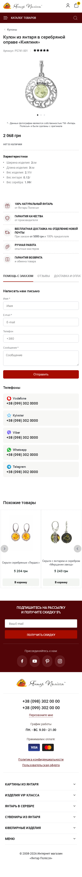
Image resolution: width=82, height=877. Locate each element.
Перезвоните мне (41, 715)
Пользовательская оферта (41, 765)
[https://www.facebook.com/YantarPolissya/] (22, 661)
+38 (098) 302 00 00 (41, 701)
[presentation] (4, 548)
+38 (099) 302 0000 (22, 403)
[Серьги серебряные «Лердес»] (21, 533)
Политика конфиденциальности (40, 759)
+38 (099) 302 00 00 (41, 707)
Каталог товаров (23, 18)
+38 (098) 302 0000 (22, 420)
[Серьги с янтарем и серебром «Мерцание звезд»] (61, 533)
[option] (18, 277)
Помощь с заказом (18, 276)
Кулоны (12, 29)
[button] (37, 115)
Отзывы (43, 276)
